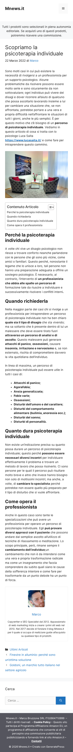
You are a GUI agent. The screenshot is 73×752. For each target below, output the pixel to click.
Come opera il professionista (24, 225)
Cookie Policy (42, 722)
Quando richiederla (19, 216)
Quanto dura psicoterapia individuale (30, 220)
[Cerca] (61, 701)
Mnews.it (14, 8)
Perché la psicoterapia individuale (28, 212)
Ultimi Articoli (19, 649)
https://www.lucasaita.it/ (23, 140)
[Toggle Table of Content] (49, 207)
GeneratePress (55, 746)
